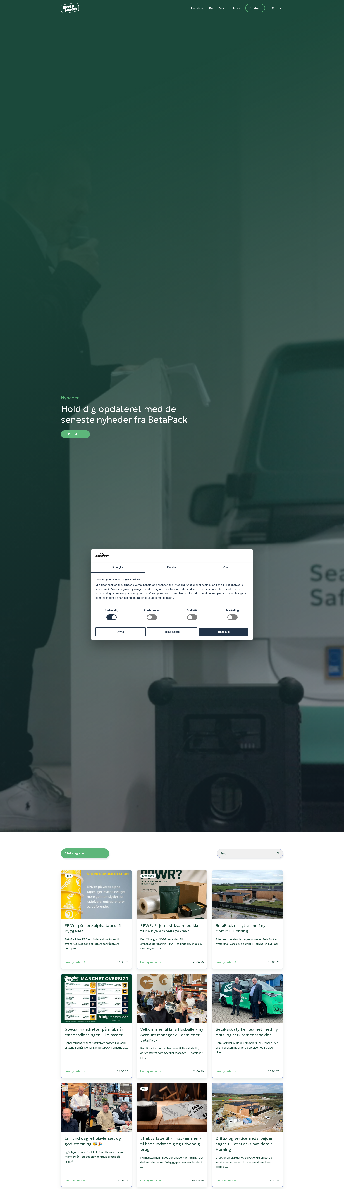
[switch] (152, 617)
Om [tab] (225, 567)
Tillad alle (224, 631)
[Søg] (278, 853)
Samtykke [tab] (118, 567)
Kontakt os (75, 434)
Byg (211, 8)
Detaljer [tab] (172, 567)
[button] (273, 8)
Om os (236, 8)
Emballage (197, 8)
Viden (222, 8)
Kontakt (255, 8)
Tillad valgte (172, 631)
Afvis (120, 631)
